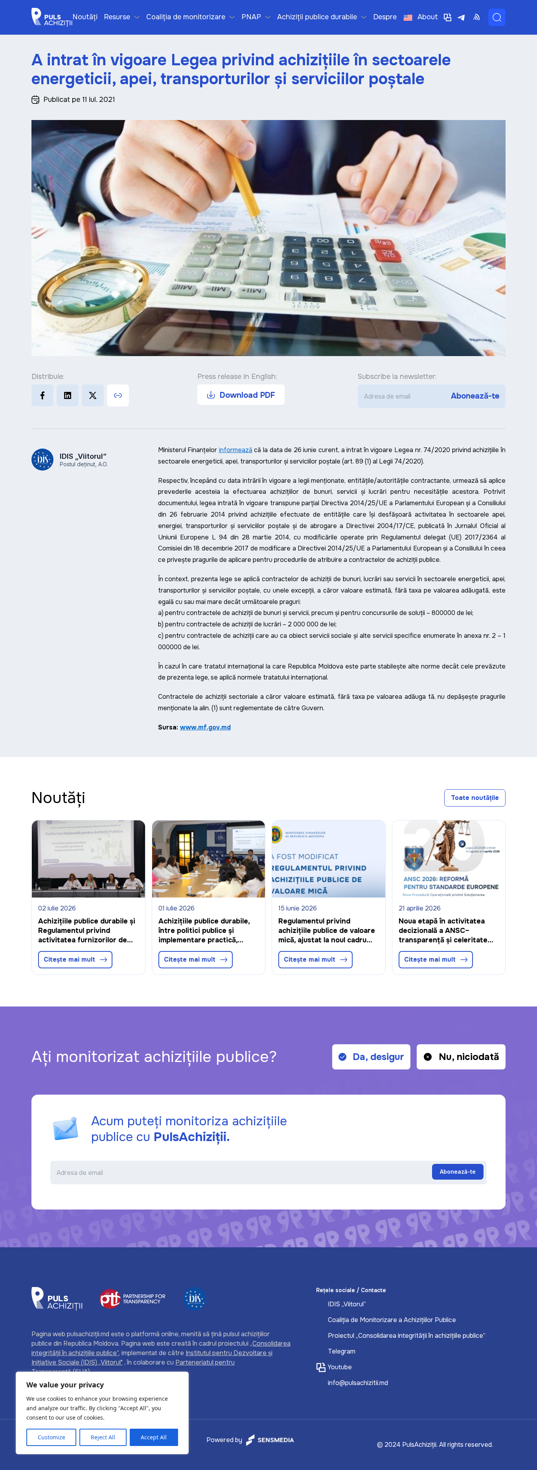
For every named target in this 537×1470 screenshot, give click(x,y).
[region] (102, 1413)
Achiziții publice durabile (317, 17)
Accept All (154, 1437)
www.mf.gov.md (205, 727)
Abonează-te (475, 396)
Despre (385, 17)
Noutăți (84, 17)
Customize (51, 1437)
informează (235, 450)
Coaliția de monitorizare (185, 17)
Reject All (103, 1437)
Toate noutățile (475, 798)
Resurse (117, 17)
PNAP (251, 17)
